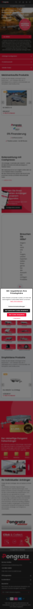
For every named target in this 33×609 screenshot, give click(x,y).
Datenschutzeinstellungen (16, 306)
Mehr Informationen (16, 301)
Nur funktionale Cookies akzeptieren (16, 310)
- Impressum (16, 318)
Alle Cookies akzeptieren (16, 315)
